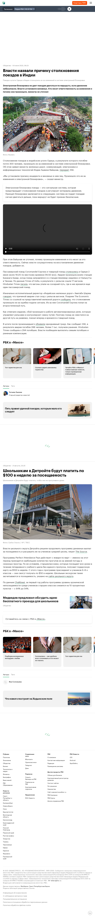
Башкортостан (8, 812)
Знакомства (52, 789)
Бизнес (5, 766)
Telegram (28, 765)
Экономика (7, 760)
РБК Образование (7, 784)
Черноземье (7, 845)
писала (23, 283)
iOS (71, 757)
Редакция (51, 763)
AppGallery (74, 763)
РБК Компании (52, 795)
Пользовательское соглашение (15, 899)
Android (72, 760)
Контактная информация (56, 760)
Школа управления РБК (56, 801)
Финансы (6, 774)
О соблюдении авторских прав (15, 895)
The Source (81, 551)
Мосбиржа (24, 886)
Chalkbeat (20, 582)
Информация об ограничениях (15, 892)
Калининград (7, 820)
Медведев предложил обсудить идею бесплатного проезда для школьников (30, 599)
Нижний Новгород (6, 829)
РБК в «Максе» (13, 342)
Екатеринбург (8, 803)
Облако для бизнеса (55, 775)
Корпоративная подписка (30, 788)
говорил (7, 296)
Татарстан (6, 839)
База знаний (7, 780)
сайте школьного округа (60, 576)
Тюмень (5, 842)
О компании (52, 757)
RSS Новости (30, 798)
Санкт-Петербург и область (7, 798)
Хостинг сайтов (53, 783)
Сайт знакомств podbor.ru (57, 792)
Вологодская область (7, 816)
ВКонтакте (29, 759)
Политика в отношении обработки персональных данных (25, 902)
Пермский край (8, 833)
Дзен (27, 768)
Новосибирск (8, 806)
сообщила (65, 299)
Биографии (7, 777)
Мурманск (6, 853)
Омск (5, 809)
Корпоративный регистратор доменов (58, 779)
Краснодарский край (8, 824)
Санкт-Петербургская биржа (39, 886)
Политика (6, 757)
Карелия (6, 851)
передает (64, 169)
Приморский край (7, 857)
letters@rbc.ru (56, 880)
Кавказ (5, 848)
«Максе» (40, 618)
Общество (7, 65)
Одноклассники (30, 762)
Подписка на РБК (29, 783)
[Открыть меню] (91, 3)
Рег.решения (52, 786)
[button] (17, 363)
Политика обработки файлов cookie (17, 905)
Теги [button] (13, 386)
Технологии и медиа (7, 770)
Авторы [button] (6, 386)
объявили (40, 323)
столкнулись (72, 271)
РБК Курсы (51, 798)
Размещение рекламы (55, 766)
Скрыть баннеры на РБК (30, 778)
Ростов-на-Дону (8, 836)
